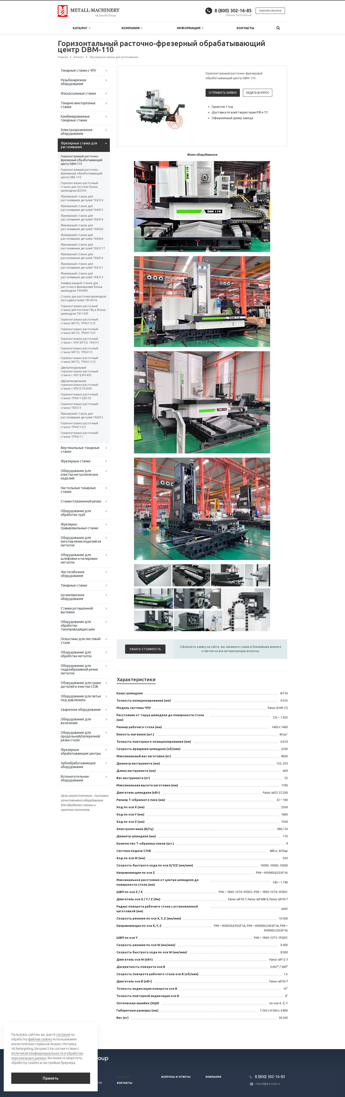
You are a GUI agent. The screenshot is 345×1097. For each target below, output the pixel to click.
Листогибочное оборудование (72, 574)
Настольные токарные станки (78, 490)
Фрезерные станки (75, 461)
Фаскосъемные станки (78, 93)
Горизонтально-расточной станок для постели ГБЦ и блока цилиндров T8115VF (83, 310)
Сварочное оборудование (81, 709)
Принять (50, 1078)
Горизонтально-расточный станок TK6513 (79, 405)
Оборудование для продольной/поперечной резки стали (80, 736)
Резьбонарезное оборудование (73, 82)
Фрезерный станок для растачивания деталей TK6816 (82, 256)
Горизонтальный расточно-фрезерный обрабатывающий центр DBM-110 (81, 160)
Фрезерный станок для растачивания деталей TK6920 (82, 227)
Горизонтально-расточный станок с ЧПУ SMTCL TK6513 (80, 340)
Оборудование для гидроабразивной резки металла (79, 669)
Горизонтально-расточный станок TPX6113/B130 (79, 396)
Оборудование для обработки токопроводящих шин (78, 625)
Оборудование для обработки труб (76, 513)
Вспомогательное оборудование (75, 778)
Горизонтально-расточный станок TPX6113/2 (79, 425)
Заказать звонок (270, 10)
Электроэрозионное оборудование (76, 131)
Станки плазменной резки (81, 501)
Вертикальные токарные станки (80, 449)
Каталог (81, 28)
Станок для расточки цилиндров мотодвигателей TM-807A (83, 298)
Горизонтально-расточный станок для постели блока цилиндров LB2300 (79, 187)
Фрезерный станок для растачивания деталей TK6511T (83, 246)
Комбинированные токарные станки (75, 118)
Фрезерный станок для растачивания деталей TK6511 (82, 265)
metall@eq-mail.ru (268, 1083)
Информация (189, 28)
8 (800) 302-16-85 (233, 10)
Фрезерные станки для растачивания (79, 145)
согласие (63, 1034)
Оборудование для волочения (76, 721)
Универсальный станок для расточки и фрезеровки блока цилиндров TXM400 (81, 287)
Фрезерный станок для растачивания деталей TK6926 (82, 236)
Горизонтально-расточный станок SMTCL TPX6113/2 (79, 331)
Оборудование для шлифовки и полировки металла (79, 558)
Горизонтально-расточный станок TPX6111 (79, 434)
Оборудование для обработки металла (76, 654)
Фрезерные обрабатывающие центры (81, 751)
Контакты (245, 28)
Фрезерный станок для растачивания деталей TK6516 (82, 198)
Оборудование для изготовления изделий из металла (81, 541)
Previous (130, 106)
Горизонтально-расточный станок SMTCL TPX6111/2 (79, 359)
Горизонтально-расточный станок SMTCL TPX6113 (79, 350)
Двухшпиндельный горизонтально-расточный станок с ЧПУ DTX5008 (79, 384)
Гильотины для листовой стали (80, 641)
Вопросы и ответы (176, 1076)
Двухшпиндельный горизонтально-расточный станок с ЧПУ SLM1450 (79, 371)
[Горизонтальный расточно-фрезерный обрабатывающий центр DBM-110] (160, 106)
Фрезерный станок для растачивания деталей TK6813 (82, 415)
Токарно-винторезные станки (78, 105)
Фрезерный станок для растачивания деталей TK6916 (82, 217)
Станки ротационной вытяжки (77, 610)
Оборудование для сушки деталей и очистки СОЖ (81, 684)
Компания (131, 28)
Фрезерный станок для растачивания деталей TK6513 (82, 275)
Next (190, 106)
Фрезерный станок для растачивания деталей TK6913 (82, 208)
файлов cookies (40, 1039)
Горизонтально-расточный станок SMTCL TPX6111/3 (79, 321)
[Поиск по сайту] (278, 28)
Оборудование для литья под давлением (81, 698)
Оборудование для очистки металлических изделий (79, 474)
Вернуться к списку (77, 1033)
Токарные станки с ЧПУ (78, 70)
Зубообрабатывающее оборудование (78, 765)
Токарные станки (74, 585)
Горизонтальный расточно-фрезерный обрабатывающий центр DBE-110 (81, 173)
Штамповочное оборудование (72, 597)
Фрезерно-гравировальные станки (79, 526)
